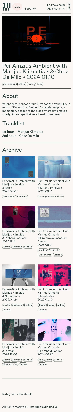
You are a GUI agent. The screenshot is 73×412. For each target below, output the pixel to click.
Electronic (22, 196)
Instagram (8, 394)
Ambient (42, 250)
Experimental (45, 254)
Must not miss (10, 364)
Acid (40, 359)
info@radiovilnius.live (44, 406)
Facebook (25, 394)
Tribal (40, 84)
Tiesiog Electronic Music (50, 196)
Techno (31, 84)
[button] (36, 39)
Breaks (41, 305)
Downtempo (9, 84)
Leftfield (21, 84)
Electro (6, 246)
